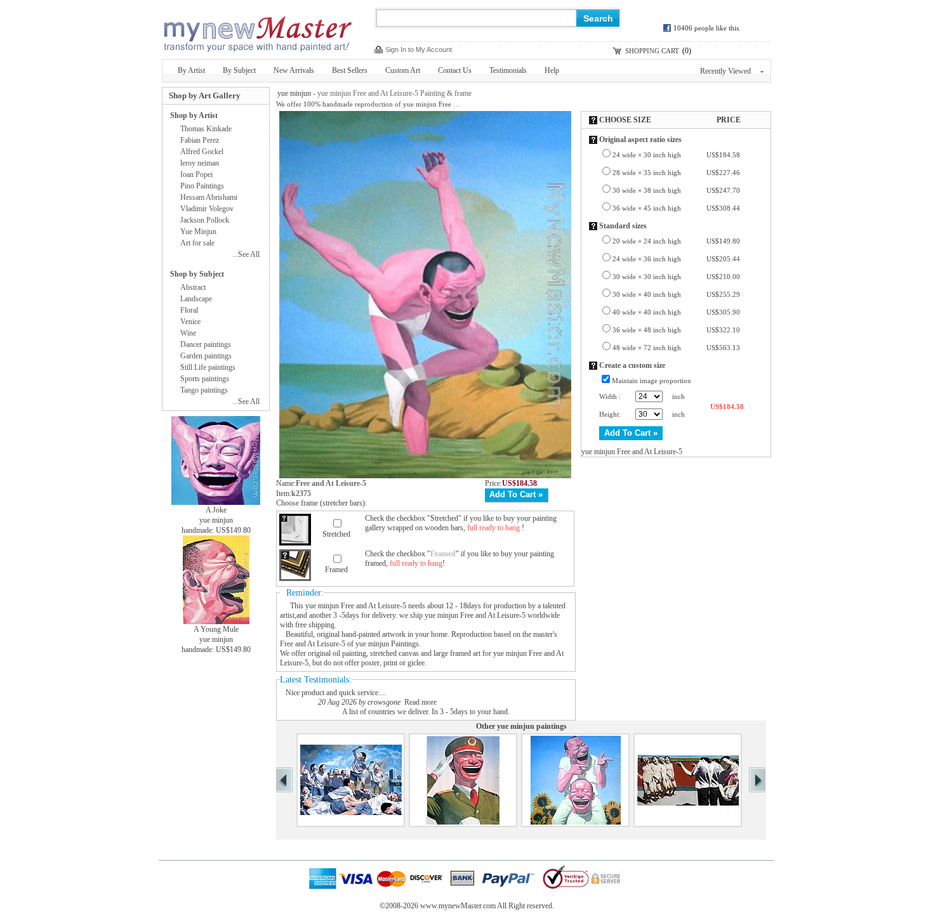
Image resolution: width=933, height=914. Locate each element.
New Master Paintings (257, 30)
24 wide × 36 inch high (676, 259)
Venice (190, 321)
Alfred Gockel (201, 151)
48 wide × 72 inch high (676, 347)
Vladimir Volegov (207, 208)
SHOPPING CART (652, 51)
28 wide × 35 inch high (676, 172)
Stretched (336, 534)
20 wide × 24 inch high (676, 241)
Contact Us (455, 70)
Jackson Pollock (204, 220)
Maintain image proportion (651, 380)
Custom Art (402, 70)
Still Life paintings (207, 367)
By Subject (239, 70)
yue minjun (294, 93)
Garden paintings (206, 355)
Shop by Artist (194, 115)
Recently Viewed (725, 71)
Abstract (193, 287)
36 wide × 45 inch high (676, 208)
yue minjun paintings (532, 726)
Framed (336, 569)
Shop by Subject (197, 274)
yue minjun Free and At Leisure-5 (355, 605)
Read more (420, 702)
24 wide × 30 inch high (676, 155)
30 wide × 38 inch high (676, 190)
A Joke (216, 510)
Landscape (196, 298)
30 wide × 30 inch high (676, 276)
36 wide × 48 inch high (676, 330)
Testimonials (508, 70)
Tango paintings (204, 390)
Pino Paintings (202, 185)
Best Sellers (349, 70)
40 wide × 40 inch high (676, 312)
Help (552, 70)
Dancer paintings (205, 344)
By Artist (191, 70)
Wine (188, 333)
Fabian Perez (199, 140)
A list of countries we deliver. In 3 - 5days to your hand (425, 711)
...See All (246, 254)
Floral (189, 310)
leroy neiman (199, 163)
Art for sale (197, 242)
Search (598, 18)
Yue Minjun (198, 231)
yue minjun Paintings (387, 643)
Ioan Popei (196, 174)
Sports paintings (204, 378)
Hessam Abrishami (208, 197)
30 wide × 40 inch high (676, 294)
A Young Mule (216, 629)
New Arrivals (294, 70)
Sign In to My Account (418, 49)
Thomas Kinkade (206, 128)
